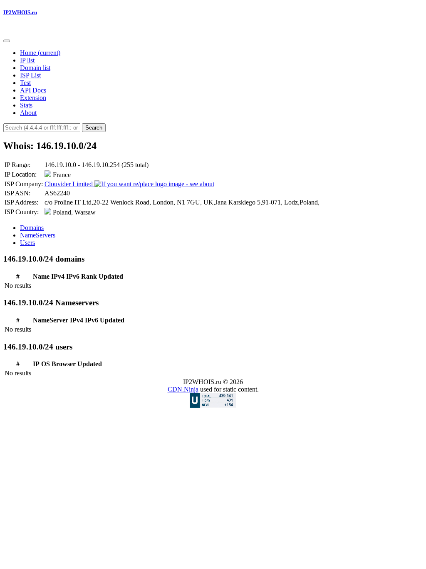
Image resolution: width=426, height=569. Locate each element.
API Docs (33, 90)
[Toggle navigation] (6, 41)
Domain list (35, 67)
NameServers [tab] (37, 235)
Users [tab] (27, 242)
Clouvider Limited (69, 183)
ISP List (30, 75)
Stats (26, 105)
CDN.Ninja (183, 389)
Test (25, 82)
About (28, 112)
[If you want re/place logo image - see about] (154, 184)
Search (93, 128)
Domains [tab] (32, 227)
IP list (27, 60)
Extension (33, 97)
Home (40, 52)
